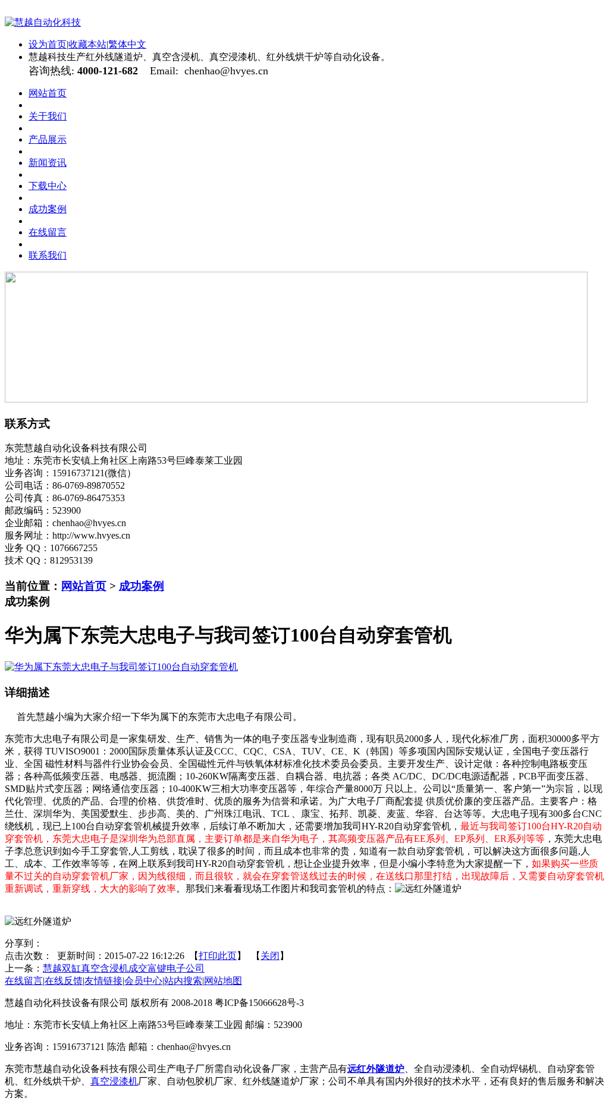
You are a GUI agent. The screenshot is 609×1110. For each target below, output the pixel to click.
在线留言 (24, 981)
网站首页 (83, 586)
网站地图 (223, 981)
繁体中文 (127, 44)
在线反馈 (64, 981)
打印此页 (218, 956)
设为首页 (48, 44)
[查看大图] (121, 667)
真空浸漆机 (114, 1081)
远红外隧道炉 (375, 1069)
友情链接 (103, 981)
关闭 (270, 956)
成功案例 (141, 586)
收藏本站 (87, 44)
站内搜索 (183, 981)
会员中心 (143, 981)
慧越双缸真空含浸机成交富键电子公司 (124, 968)
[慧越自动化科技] (43, 22)
